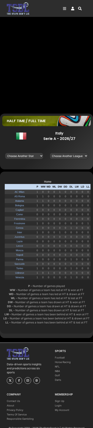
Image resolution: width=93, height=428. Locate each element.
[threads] (36, 380)
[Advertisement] (46, 65)
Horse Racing (63, 362)
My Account (62, 410)
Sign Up (59, 401)
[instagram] (27, 380)
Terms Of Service (17, 414)
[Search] (82, 8)
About (10, 405)
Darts (58, 379)
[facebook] (19, 380)
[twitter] (10, 380)
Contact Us (13, 401)
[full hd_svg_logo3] (18, 3)
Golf (57, 375)
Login (58, 405)
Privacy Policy (15, 410)
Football (60, 357)
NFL (57, 366)
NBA (57, 371)
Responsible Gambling (20, 418)
